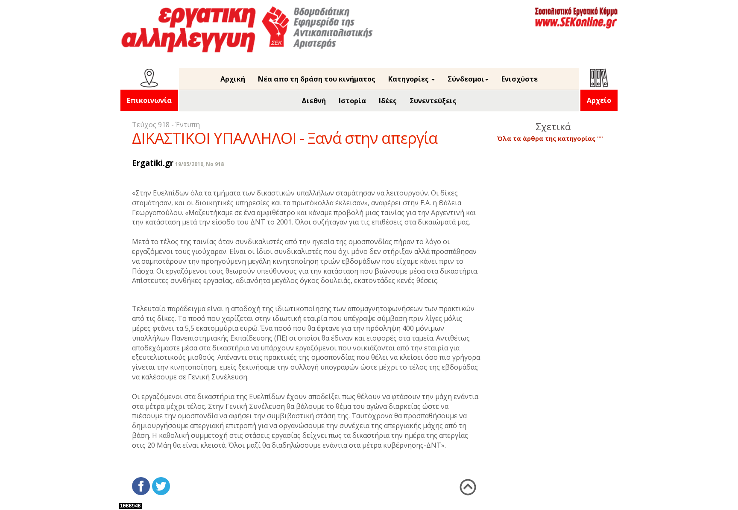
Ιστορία (352, 100)
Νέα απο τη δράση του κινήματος (316, 79)
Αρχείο (599, 100)
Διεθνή (314, 100)
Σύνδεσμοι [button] (466, 79)
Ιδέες (388, 100)
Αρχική (232, 79)
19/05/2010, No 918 (199, 164)
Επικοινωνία (149, 100)
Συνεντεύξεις (433, 100)
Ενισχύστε (519, 79)
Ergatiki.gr (152, 163)
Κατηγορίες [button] (409, 79)
